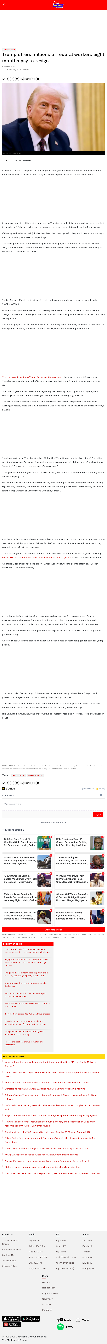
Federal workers (35, 775)
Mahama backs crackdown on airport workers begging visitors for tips (42, 1167)
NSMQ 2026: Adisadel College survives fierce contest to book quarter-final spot (47, 1148)
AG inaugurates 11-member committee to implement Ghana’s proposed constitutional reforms (51, 1097)
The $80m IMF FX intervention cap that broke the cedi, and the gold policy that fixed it (26, 976)
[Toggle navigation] (101, 5)
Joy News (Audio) (65, 1268)
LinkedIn (87, 1262)
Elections (47, 1310)
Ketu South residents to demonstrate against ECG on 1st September (26, 996)
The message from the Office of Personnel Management (32, 377)
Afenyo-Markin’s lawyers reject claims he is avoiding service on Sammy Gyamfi (47, 1161)
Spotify (68, 1326)
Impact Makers (50, 1293)
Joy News (61, 1240)
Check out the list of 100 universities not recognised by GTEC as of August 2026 (47, 1132)
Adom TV (61, 1246)
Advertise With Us (11, 1249)
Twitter (86, 1251)
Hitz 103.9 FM (36, 1251)
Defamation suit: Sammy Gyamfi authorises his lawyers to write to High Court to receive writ (52, 1107)
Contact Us (8, 1255)
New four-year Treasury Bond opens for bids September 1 (26, 986)
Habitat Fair (48, 1287)
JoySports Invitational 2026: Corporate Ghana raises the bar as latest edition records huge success (26, 963)
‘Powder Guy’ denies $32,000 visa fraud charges (28, 1015)
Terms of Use (9, 1260)
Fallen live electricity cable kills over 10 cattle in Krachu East (27, 1006)
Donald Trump (18, 775)
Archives (46, 1304)
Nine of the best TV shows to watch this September (24, 1045)
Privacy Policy (9, 1266)
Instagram (87, 1257)
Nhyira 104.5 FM (37, 1268)
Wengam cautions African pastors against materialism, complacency (24, 1034)
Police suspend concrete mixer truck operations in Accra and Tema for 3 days (47, 1082)
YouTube (87, 1240)
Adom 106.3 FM (37, 1246)
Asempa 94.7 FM (38, 1257)
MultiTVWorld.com (66, 1257)
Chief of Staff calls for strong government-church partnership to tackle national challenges (27, 952)
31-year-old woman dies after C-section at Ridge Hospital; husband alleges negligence (51, 1115)
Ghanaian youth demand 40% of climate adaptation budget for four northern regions (25, 1024)
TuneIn (67, 1320)
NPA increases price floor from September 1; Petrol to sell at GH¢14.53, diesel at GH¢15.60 (53, 1173)
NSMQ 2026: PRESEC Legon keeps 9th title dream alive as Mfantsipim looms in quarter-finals (52, 1074)
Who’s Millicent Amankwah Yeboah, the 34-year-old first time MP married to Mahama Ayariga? (50, 1064)
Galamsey (47, 1299)
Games (46, 1282)
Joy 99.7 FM (35, 1240)
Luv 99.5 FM (35, 1262)
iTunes (85, 1320)
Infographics (89, 1268)
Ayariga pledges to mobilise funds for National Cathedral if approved (41, 1154)
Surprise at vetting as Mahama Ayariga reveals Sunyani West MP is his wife (45, 1088)
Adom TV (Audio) (65, 1262)
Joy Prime (61, 1251)
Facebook (87, 1246)
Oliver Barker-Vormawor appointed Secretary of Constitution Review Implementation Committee (50, 1140)
